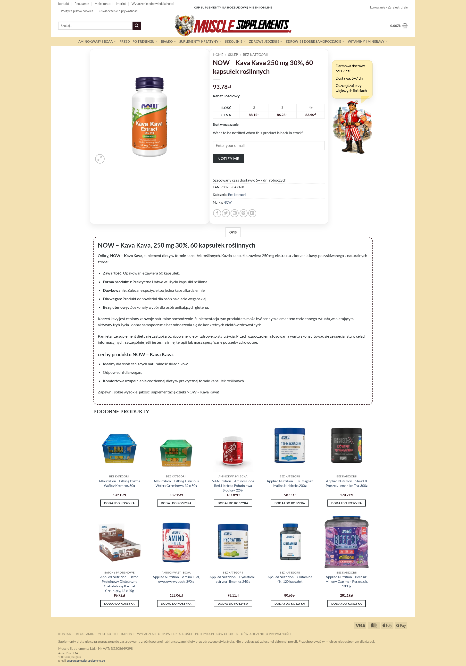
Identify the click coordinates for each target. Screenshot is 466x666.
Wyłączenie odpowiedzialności (153, 4)
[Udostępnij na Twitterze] (226, 213)
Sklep (233, 55)
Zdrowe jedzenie (264, 41)
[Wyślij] (137, 26)
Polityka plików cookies (77, 11)
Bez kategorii (255, 55)
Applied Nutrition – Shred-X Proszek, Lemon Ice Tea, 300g (346, 483)
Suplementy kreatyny (198, 41)
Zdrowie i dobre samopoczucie (313, 41)
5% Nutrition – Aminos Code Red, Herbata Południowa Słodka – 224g (233, 485)
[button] (389, 7)
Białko (167, 41)
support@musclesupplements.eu (86, 660)
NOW (228, 202)
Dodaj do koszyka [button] (119, 503)
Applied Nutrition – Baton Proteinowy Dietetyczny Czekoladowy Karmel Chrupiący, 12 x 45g (119, 583)
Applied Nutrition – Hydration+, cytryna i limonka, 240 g (233, 579)
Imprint (121, 4)
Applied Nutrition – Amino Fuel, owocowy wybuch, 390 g (176, 579)
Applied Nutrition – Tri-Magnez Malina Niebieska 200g (290, 483)
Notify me (228, 158)
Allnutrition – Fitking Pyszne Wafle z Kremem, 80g (119, 483)
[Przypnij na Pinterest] (244, 213)
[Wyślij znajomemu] (235, 213)
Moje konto (102, 4)
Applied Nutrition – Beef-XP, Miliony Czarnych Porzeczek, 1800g (346, 581)
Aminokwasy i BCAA (95, 41)
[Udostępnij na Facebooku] (217, 213)
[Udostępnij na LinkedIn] (252, 213)
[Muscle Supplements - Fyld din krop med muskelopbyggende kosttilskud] (233, 26)
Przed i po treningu (136, 41)
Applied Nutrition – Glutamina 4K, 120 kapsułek (289, 579)
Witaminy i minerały (366, 41)
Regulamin (82, 4)
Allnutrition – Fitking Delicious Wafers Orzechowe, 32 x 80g (176, 483)
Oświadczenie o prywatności (118, 11)
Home (218, 55)
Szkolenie (233, 41)
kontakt (63, 4)
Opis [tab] (233, 232)
